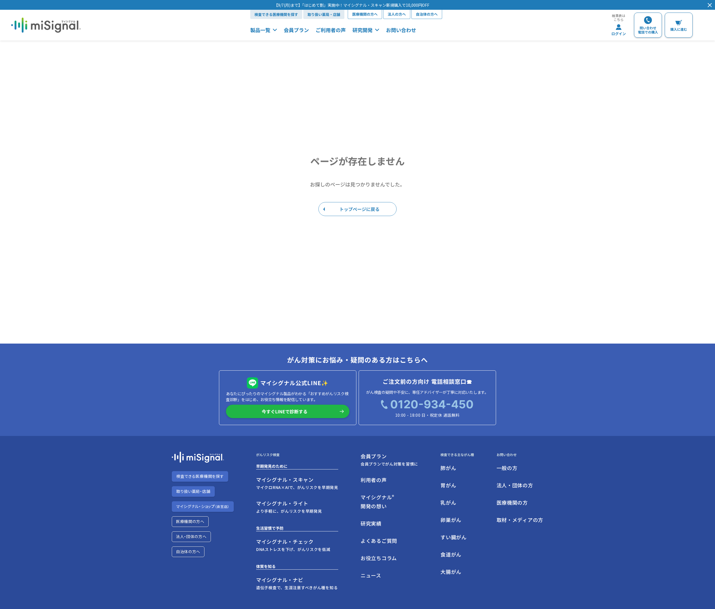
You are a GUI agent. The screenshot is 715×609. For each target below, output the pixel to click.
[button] (352, 5)
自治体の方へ (427, 14)
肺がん (448, 467)
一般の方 (507, 467)
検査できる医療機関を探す (276, 14)
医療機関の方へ (365, 14)
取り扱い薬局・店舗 (324, 14)
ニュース (371, 575)
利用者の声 (374, 479)
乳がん (448, 502)
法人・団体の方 (515, 485)
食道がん (450, 554)
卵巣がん (450, 519)
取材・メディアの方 (520, 519)
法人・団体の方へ (191, 536)
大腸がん (450, 571)
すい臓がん (453, 537)
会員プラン (296, 29)
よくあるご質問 (379, 540)
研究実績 (371, 523)
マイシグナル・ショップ (202, 506)
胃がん (448, 485)
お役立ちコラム (379, 558)
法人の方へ (397, 14)
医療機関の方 (512, 502)
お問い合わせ (401, 29)
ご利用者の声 (331, 29)
